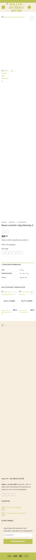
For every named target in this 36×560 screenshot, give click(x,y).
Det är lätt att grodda (14, 507)
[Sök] (29, 7)
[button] (3, 7)
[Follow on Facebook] (15, 1)
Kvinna (4, 222)
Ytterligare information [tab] (11, 264)
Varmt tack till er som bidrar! (16, 513)
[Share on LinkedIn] (21, 252)
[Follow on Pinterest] (21, 1)
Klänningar (21, 222)
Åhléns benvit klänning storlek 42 (6, 312)
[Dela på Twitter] (10, 252)
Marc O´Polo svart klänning (23, 311)
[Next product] (3, 231)
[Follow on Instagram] (17, 1)
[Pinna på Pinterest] (17, 252)
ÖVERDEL (12, 222)
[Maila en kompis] (14, 252)
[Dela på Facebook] (7, 252)
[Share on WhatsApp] (3, 252)
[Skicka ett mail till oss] (19, 1)
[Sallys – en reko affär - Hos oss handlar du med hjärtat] (16, 7)
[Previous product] (7, 231)
